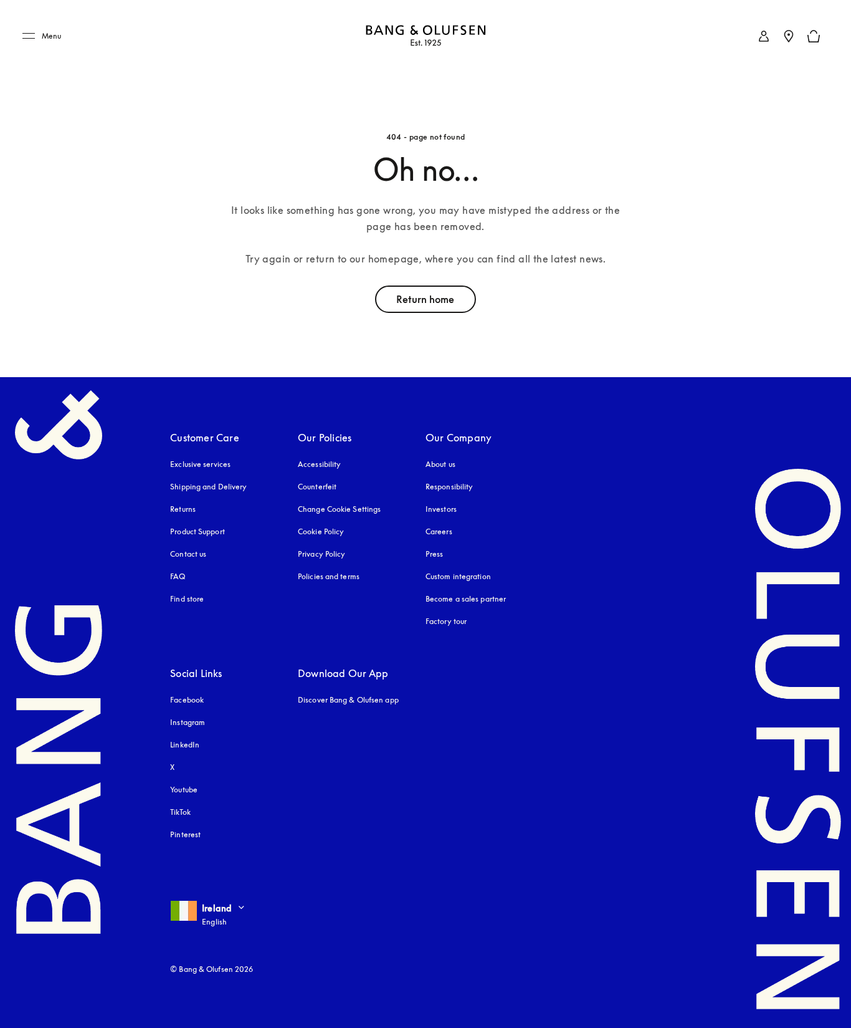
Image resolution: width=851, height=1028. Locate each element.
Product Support (197, 531)
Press (435, 554)
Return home (425, 299)
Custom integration (458, 576)
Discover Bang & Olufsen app (348, 699)
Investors (441, 509)
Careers (439, 531)
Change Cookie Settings (339, 509)
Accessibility (319, 464)
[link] (764, 36)
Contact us (188, 554)
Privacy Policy (321, 554)
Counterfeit (317, 486)
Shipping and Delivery (208, 486)
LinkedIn (184, 744)
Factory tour (446, 621)
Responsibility (449, 486)
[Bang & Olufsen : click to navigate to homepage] (425, 36)
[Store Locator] (789, 36)
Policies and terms (328, 576)
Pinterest (185, 834)
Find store (187, 598)
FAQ (177, 576)
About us (440, 464)
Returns (183, 509)
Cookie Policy (321, 531)
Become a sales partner (466, 598)
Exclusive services (200, 464)
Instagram (187, 722)
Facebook (187, 699)
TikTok (180, 812)
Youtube (183, 789)
